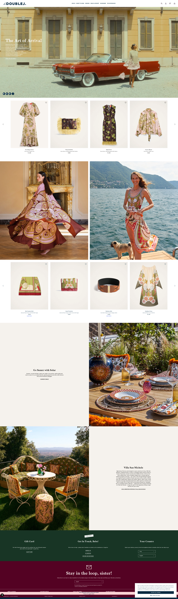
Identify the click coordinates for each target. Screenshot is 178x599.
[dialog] (156, 590)
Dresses (87, 3)
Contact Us (88, 550)
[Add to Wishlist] (46, 103)
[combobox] (147, 551)
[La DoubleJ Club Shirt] (69, 286)
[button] (156, 595)
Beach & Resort (95, 3)
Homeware (103, 3)
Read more (168, 589)
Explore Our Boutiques (88, 556)
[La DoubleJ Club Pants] (109, 286)
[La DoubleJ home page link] (14, 3)
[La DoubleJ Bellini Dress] (148, 286)
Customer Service (44, 591)
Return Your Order (110, 591)
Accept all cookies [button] (155, 592)
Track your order (77, 591)
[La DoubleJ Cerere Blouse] (29, 124)
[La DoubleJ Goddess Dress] (29, 286)
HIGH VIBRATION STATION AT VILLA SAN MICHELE (133, 489)
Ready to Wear (80, 3)
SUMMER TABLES (44, 379)
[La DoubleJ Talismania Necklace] (148, 124)
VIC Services (88, 553)
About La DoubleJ (12, 591)
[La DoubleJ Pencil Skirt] (69, 124)
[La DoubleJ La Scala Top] (109, 124)
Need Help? (89, 536)
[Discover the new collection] (89, 49)
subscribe (102, 581)
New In (73, 3)
